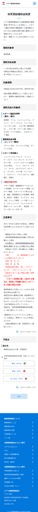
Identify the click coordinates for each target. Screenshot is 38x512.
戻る (19, 396)
